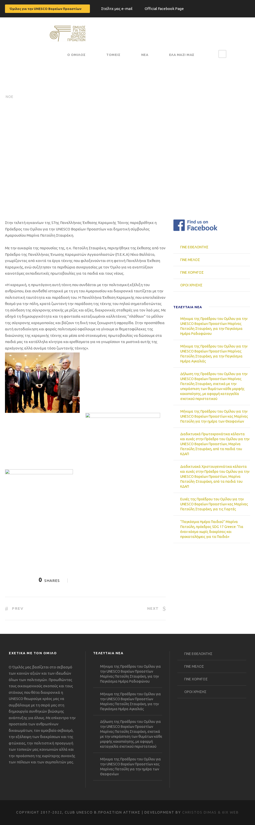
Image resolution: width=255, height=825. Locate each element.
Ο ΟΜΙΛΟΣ (76, 54)
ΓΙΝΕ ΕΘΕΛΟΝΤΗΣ (194, 247)
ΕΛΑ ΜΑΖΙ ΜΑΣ (181, 54)
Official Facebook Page (164, 8)
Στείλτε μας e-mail (116, 8)
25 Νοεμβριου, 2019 (48, 180)
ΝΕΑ (144, 54)
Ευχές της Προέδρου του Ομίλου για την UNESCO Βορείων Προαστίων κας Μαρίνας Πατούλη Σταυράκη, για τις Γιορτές (214, 504)
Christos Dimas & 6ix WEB (210, 812)
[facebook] (248, 7)
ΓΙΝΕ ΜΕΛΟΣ (190, 260)
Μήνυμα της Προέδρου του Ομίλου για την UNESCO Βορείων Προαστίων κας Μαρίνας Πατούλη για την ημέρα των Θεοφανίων (214, 416)
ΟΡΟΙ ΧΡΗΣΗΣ (191, 285)
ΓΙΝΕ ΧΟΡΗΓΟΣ (192, 272)
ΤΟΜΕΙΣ (113, 54)
